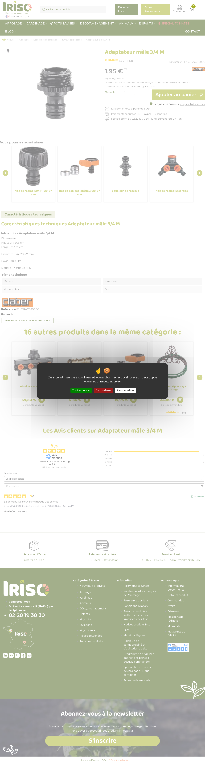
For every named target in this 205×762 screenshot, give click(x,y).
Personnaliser (125, 390)
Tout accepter (81, 390)
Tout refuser (103, 390)
